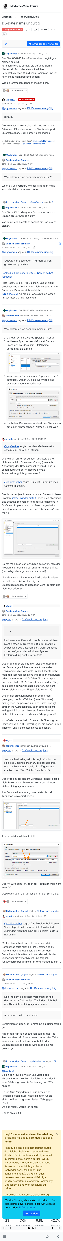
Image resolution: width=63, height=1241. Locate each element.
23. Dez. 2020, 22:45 (41, 746)
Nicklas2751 (12, 100)
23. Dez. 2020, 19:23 (38, 207)
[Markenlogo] (5, 6)
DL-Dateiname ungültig (40, 108)
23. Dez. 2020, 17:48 (22, 103)
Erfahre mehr (27, 1207)
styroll (9, 439)
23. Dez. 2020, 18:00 (23, 164)
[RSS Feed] (4, 34)
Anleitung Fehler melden (43, 141)
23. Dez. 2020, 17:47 (38, 53)
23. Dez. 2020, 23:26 (23, 983)
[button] (4, 1237)
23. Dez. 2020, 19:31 (22, 247)
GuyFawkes (11, 53)
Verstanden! (31, 1213)
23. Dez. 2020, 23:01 (33, 916)
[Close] (57, 1134)
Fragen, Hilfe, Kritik (14, 29)
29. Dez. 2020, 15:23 (38, 1066)
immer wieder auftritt (24, 498)
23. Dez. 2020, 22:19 (23, 615)
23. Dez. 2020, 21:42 (33, 439)
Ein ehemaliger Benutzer (18, 160)
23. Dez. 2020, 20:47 (41, 315)
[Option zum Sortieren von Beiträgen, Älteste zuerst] (6, 44)
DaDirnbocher (12, 315)
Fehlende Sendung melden (33, 144)
